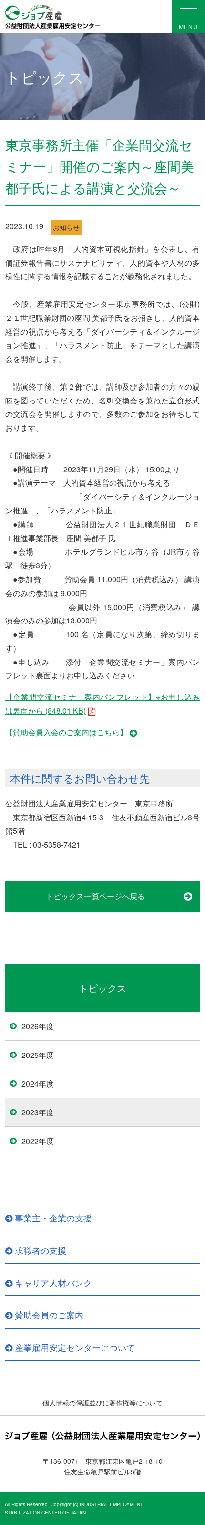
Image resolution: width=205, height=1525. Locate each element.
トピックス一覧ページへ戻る (95, 896)
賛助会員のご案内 (49, 1314)
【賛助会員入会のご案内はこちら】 (66, 732)
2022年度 (37, 1140)
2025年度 (37, 1054)
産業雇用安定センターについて (75, 1347)
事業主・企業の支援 (53, 1217)
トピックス (102, 988)
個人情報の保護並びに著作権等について (102, 1402)
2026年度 (37, 1026)
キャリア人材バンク (53, 1282)
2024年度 (37, 1083)
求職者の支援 (40, 1250)
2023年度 (37, 1112)
